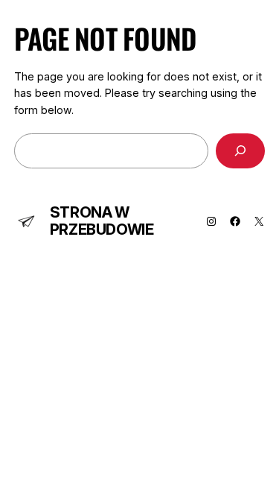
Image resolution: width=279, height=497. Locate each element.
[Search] (240, 150)
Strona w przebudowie (102, 220)
